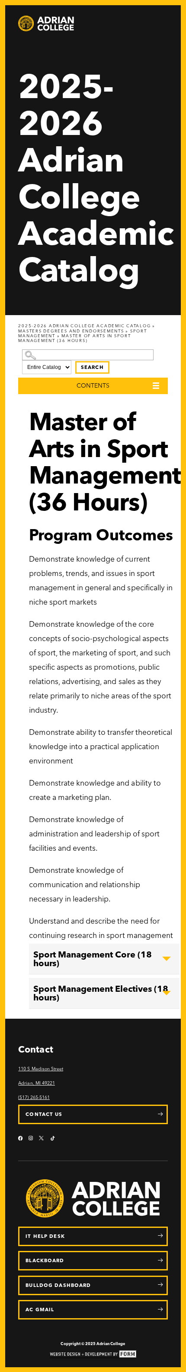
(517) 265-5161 (33, 1097)
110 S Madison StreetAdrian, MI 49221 (40, 1076)
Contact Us (44, 1114)
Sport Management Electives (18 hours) (100, 993)
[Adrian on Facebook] (20, 1138)
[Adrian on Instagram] (31, 1138)
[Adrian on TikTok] (53, 1138)
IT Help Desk (45, 1236)
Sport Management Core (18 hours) (92, 958)
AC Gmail (40, 1309)
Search (92, 367)
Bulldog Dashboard (58, 1285)
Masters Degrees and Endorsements (71, 331)
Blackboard (45, 1260)
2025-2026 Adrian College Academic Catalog (84, 325)
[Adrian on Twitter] (42, 1138)
